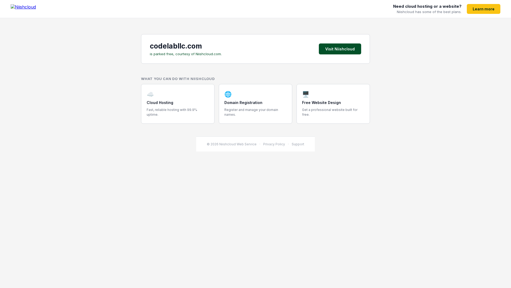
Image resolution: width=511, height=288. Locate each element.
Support (298, 144)
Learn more (483, 9)
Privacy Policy (274, 144)
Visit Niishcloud (340, 49)
